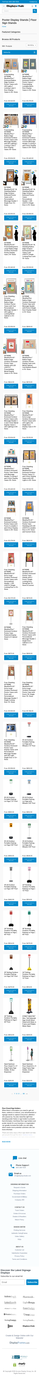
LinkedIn (25, 1380)
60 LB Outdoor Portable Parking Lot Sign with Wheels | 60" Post (28, 800)
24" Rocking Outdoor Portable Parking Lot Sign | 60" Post (10, 931)
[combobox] (19, 11)
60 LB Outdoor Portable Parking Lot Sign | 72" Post (11, 799)
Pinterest (19, 1380)
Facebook (8, 1380)
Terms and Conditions (19, 1259)
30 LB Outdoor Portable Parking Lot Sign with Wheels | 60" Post (28, 844)
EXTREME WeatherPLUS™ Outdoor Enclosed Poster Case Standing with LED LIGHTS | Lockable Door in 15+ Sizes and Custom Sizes (29, 525)
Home (4, 26)
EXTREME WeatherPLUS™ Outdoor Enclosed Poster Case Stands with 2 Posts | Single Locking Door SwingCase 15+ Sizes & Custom (28, 577)
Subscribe (32, 1282)
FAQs (19, 1239)
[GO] (35, 11)
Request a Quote (19, 1187)
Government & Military (19, 1197)
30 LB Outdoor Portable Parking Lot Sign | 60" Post (11, 887)
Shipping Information (19, 1190)
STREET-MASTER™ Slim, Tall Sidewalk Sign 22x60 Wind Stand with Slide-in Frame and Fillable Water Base (29, 1021)
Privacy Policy (19, 1256)
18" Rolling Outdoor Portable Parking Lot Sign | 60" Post (11, 974)
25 (24, 1093)
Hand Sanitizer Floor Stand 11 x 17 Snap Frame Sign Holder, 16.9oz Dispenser (10, 1068)
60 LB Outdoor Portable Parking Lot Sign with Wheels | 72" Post (28, 743)
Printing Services (19, 1230)
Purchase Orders (19, 1194)
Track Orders (19, 1210)
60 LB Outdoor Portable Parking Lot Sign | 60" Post (11, 843)
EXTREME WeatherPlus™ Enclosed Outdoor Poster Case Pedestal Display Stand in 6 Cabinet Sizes (10, 633)
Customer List (19, 1250)
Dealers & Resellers (19, 1216)
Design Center (19, 1227)
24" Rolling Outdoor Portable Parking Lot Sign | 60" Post (10, 1019)
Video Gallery (19, 1236)
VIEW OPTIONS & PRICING (11, 105)
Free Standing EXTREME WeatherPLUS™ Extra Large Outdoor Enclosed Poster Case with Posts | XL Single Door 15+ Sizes (28, 689)
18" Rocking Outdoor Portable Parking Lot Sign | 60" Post (28, 931)
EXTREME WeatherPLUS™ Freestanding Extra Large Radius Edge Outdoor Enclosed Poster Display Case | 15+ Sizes (11, 248)
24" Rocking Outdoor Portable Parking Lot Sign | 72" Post (28, 888)
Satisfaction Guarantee (19, 1253)
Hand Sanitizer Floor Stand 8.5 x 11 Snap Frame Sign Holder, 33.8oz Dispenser (29, 1068)
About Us (19, 1247)
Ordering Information (20, 1184)
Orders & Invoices (19, 1213)
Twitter (14, 1380)
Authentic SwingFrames (19, 1233)
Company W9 (19, 1200)
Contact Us (33, 2)
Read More (6, 1142)
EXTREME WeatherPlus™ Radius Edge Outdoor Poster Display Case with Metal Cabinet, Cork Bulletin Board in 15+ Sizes (29, 362)
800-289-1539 (14, 2)
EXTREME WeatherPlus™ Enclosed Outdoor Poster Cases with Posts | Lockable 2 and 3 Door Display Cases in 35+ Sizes (11, 524)
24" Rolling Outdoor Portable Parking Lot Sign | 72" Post (28, 975)
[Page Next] (26, 1093)
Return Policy (19, 1220)
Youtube (31, 1380)
